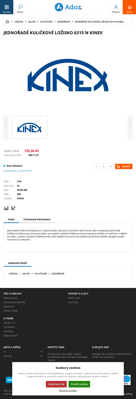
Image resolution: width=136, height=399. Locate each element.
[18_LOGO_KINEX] (68, 75)
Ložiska (13, 273)
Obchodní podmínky (14, 302)
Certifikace (9, 327)
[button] (6, 7)
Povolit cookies (79, 384)
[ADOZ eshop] (68, 7)
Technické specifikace (36, 219)
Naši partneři (10, 335)
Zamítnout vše (56, 384)
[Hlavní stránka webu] (7, 21)
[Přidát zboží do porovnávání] (6, 208)
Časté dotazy (10, 297)
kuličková (41, 273)
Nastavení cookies (68, 390)
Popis (11, 219)
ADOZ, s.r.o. (10, 322)
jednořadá (58, 273)
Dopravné (9, 306)
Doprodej (73, 302)
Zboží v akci (74, 297)
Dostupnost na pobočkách (18, 170)
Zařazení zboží (17, 263)
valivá (26, 273)
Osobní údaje (11, 310)
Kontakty (8, 331)
